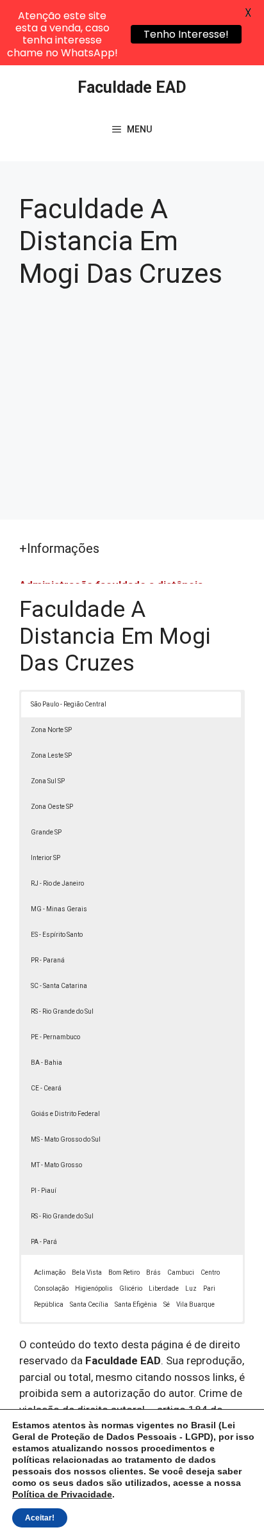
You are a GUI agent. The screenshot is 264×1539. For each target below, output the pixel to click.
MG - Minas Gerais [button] (59, 909)
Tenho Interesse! (186, 34)
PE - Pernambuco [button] (55, 1037)
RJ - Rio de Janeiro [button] (57, 883)
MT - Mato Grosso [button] (56, 1164)
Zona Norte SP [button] (51, 729)
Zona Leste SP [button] (51, 755)
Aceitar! (39, 1517)
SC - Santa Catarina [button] (59, 985)
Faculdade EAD (132, 87)
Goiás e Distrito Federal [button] (65, 1113)
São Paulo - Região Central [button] (68, 704)
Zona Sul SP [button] (48, 781)
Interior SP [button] (45, 857)
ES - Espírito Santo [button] (57, 934)
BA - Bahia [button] (46, 1062)
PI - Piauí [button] (43, 1190)
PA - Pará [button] (44, 1241)
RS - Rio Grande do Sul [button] (62, 1011)
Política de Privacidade (62, 1494)
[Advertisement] (132, 399)
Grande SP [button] (46, 832)
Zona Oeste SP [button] (52, 806)
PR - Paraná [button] (48, 960)
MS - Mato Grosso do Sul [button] (66, 1139)
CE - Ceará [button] (46, 1088)
